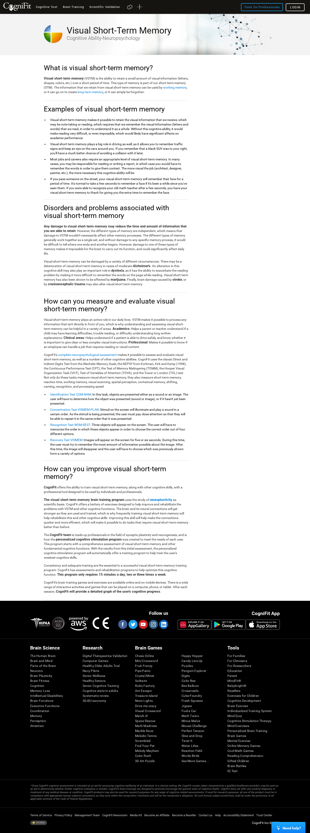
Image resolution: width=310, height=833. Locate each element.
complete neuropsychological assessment (87, 355)
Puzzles (187, 666)
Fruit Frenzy (144, 666)
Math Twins (190, 716)
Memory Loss (40, 691)
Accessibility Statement (238, 815)
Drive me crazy (145, 706)
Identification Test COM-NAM (70, 394)
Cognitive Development (244, 701)
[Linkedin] (163, 624)
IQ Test (232, 771)
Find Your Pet (145, 746)
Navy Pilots (91, 671)
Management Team (87, 815)
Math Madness (146, 726)
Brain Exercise (237, 706)
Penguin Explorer (194, 671)
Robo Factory (145, 686)
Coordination (39, 711)
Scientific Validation (104, 7)
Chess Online (144, 656)
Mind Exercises (238, 726)
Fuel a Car (189, 711)
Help (218, 815)
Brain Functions (41, 701)
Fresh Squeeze (192, 701)
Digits (186, 676)
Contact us (205, 815)
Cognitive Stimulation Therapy (249, 721)
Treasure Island (146, 696)
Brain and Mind (41, 661)
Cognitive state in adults (100, 691)
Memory (36, 716)
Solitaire (141, 681)
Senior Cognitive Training (101, 686)
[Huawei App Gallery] (194, 625)
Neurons (36, 671)
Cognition (37, 686)
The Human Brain (43, 656)
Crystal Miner (145, 676)
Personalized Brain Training (247, 731)
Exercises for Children (243, 696)
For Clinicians (237, 661)
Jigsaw (187, 706)
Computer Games (95, 661)
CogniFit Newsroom (114, 815)
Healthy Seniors (94, 681)
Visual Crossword (148, 711)
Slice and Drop (192, 736)
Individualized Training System (249, 711)
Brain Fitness (39, 681)
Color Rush (143, 756)
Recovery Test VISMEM (66, 440)
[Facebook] (122, 624)
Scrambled (143, 741)
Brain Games (236, 736)
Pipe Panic (142, 671)
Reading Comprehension (245, 756)
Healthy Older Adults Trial (101, 666)
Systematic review (96, 696)
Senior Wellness (94, 676)
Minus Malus (191, 721)
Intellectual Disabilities (46, 696)
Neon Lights (144, 701)
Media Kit (136, 815)
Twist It (187, 741)
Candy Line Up (192, 661)
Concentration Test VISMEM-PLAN (74, 409)
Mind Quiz (234, 716)
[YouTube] (143, 624)
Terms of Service (41, 815)
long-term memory (90, 92)
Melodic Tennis (146, 736)
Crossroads (190, 691)
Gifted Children (238, 761)
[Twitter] (133, 624)
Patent (232, 676)
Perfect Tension (193, 731)
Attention (37, 726)
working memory (175, 87)
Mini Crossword (146, 661)
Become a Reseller (184, 815)
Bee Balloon (190, 686)
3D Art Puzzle (145, 761)
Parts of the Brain (43, 666)
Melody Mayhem (147, 751)
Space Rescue (145, 721)
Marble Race (144, 731)
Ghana (40, 822)
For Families (236, 656)
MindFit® (234, 681)
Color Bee (189, 681)
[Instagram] (153, 624)
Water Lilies (190, 746)
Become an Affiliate (157, 815)
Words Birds (190, 756)
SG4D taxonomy (94, 701)
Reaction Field (192, 751)
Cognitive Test (46, 7)
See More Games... (195, 761)
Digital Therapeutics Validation (105, 656)
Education (234, 671)
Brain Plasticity (41, 676)
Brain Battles (236, 766)
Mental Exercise (238, 741)
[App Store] (263, 625)
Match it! (141, 716)
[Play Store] (228, 625)
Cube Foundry (192, 696)
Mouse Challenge (194, 726)
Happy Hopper (192, 656)
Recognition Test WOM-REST (70, 425)
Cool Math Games (240, 751)
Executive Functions (44, 706)
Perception (38, 721)
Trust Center (264, 815)
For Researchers (239, 666)
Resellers (234, 691)
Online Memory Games (243, 746)
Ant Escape (143, 691)
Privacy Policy (63, 815)
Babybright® (236, 686)
